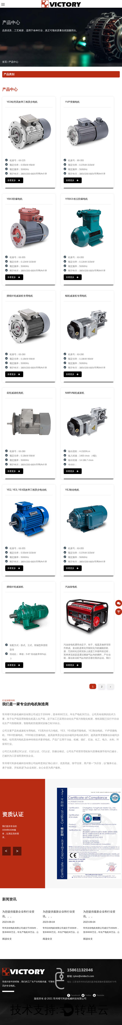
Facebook (75, 995)
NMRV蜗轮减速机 (74, 393)
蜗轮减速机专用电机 (76, 296)
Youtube (100, 995)
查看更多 (11, 180)
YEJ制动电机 (72, 489)
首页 (4, 62)
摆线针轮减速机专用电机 (20, 296)
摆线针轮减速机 (15, 587)
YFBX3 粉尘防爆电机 (76, 199)
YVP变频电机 (72, 102)
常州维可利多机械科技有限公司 (69, 998)
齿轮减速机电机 (15, 393)
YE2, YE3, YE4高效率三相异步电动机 (27, 489)
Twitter (88, 995)
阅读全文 (7, 939)
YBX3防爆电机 (14, 199)
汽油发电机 (71, 587)
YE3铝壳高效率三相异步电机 (22, 102)
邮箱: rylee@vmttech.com (80, 976)
